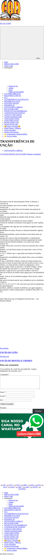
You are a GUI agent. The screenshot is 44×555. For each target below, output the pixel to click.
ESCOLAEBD (21, 154)
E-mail (3, 396)
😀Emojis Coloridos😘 (12, 126)
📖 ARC (19, 487)
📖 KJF (31, 485)
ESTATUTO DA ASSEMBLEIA (15, 111)
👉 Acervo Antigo (10, 136)
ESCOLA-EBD (5, 23)
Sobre (10, 90)
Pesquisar (3, 408)
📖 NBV (24, 485)
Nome (2, 392)
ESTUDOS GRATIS (11, 103)
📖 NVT (10, 485)
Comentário (4, 374)
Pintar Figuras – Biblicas (12, 128)
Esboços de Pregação (11, 132)
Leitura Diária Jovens (11, 120)
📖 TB (3, 485)
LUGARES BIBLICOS (12, 94)
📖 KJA (38, 485)
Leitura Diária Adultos (11, 119)
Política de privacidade (16, 92)
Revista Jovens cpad (11, 124)
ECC (6, 97)
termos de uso (13, 86)
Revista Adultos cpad (11, 122)
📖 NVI (17, 485)
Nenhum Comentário (34, 154)
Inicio (6, 62)
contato (11, 88)
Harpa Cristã (8, 66)
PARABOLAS (9, 105)
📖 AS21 (11, 487)
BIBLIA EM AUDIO (11, 64)
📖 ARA (26, 487)
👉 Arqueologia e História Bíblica (15, 134)
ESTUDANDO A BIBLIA (13, 107)
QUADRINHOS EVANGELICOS (16, 99)
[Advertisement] (22, 177)
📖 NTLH (33, 487)
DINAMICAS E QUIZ (12, 101)
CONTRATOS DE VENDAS (14, 113)
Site (1, 400)
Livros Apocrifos (10, 130)
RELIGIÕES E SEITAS (12, 96)
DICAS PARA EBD (11, 109)
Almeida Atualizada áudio (13, 117)
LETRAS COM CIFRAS (13, 115)
